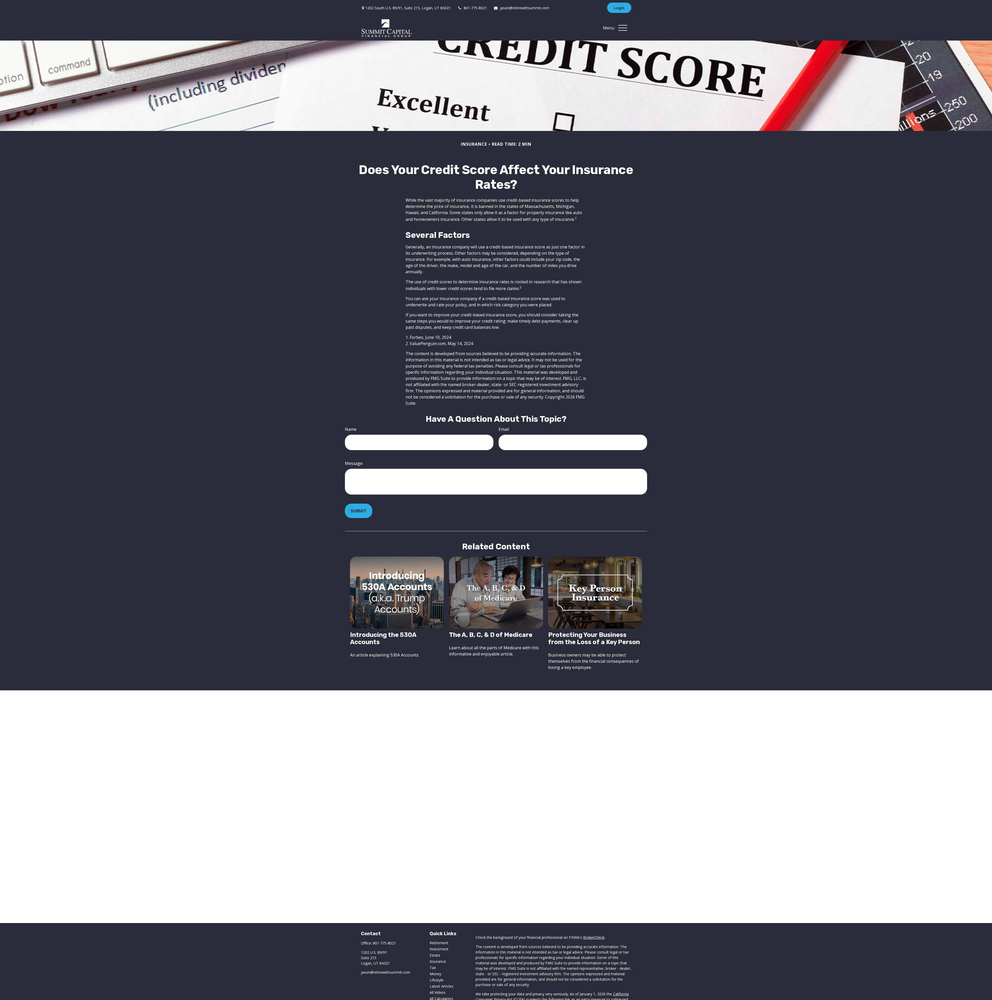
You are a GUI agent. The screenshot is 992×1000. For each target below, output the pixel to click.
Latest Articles (441, 986)
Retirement (439, 942)
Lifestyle (437, 980)
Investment (439, 949)
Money (435, 973)
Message (353, 463)
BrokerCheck (594, 937)
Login (619, 7)
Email (504, 429)
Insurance (438, 961)
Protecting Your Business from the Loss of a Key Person (594, 638)
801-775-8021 (475, 7)
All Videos (438, 992)
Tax (433, 967)
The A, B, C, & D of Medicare (490, 634)
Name (351, 429)
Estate (435, 955)
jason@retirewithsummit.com (524, 7)
